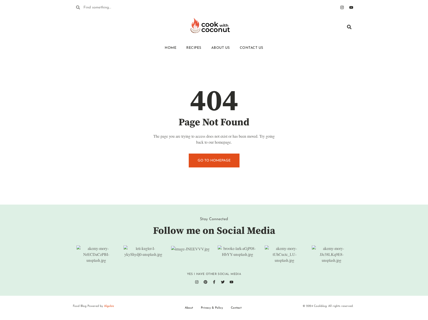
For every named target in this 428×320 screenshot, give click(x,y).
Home (170, 48)
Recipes (193, 48)
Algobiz (109, 306)
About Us (220, 48)
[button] (349, 27)
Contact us (251, 48)
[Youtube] (351, 7)
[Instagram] (342, 7)
